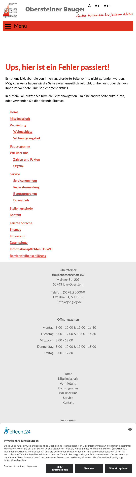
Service (68, 398)
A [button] (89, 6)
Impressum (68, 420)
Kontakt (68, 402)
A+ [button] (97, 6)
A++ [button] (107, 6)
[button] (116, 6)
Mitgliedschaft (68, 378)
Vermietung (68, 383)
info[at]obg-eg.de (70, 302)
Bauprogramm (68, 388)
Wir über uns (68, 393)
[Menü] (8, 26)
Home (68, 374)
